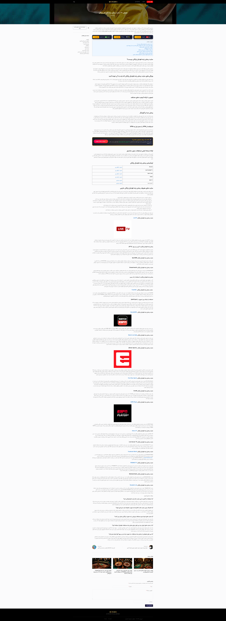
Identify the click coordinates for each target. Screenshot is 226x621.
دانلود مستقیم (119, 180)
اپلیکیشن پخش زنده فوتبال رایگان (145, 53)
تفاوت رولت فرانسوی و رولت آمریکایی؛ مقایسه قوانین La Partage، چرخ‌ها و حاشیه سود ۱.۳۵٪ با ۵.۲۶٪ (123, 572)
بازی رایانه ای (86, 44)
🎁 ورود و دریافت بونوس (101, 141)
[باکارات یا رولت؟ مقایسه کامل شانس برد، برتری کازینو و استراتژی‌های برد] (143, 563)
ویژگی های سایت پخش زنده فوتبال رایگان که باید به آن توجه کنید (139, 45)
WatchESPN (133, 312)
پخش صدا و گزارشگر (148, 48)
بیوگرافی (87, 45)
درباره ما (105, 618)
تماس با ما (110, 618)
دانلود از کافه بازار (118, 177)
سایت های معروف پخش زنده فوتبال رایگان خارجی (142, 54)
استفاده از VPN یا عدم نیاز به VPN (145, 50)
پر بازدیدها (87, 47)
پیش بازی (87, 48)
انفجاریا (143, 1)
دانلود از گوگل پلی (118, 167)
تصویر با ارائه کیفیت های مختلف (145, 47)
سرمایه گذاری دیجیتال (84, 53)
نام (151, 586)
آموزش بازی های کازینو (84, 41)
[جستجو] (74, 1)
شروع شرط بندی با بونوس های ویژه (79, 27)
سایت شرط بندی (85, 50)
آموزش (87, 39)
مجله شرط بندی (137, 1)
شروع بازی (149, 1)
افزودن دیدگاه (149, 590)
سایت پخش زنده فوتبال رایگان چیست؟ (144, 44)
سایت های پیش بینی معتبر (83, 52)
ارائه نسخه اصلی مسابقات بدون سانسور (144, 51)
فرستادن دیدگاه (149, 605)
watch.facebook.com (148, 457)
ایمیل (130, 586)
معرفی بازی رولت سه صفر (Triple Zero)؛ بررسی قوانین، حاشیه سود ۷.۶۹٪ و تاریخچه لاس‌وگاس (102, 572)
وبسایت (150, 601)
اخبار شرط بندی (86, 42)
